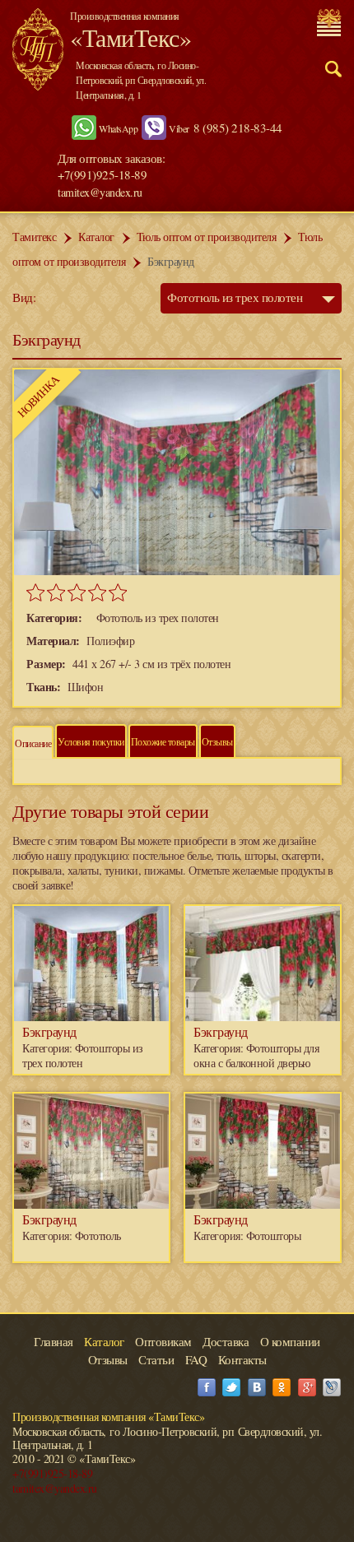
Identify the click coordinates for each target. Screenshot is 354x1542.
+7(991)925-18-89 (52, 1473)
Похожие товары (163, 741)
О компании (290, 1341)
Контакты (242, 1359)
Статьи (156, 1359)
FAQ (196, 1359)
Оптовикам (163, 1341)
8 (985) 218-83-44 (237, 127)
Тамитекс (34, 236)
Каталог (96, 236)
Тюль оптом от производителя (207, 236)
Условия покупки (91, 741)
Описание (33, 743)
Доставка (226, 1341)
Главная (53, 1341)
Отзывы (217, 741)
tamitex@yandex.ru (100, 192)
